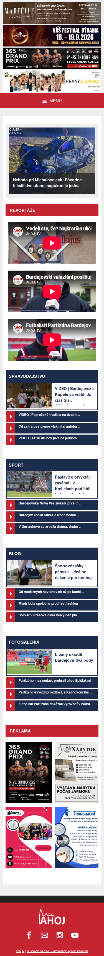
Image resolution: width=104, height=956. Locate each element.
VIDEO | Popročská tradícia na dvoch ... (49, 414)
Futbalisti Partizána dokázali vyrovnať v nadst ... (56, 703)
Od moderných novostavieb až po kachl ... (51, 591)
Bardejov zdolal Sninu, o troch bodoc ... (49, 514)
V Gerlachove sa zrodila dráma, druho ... (50, 526)
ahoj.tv (20, 951)
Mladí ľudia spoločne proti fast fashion (48, 603)
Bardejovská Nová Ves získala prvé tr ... (50, 503)
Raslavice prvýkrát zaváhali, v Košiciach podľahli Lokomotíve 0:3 (72, 485)
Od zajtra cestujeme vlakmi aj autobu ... (49, 426)
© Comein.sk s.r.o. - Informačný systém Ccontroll (57, 951)
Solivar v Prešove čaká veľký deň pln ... (49, 614)
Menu (55, 100)
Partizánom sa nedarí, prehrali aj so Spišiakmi (55, 680)
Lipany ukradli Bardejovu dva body (74, 657)
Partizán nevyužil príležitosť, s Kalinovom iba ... (55, 692)
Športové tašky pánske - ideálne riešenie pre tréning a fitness (73, 574)
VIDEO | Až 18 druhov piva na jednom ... (49, 437)
